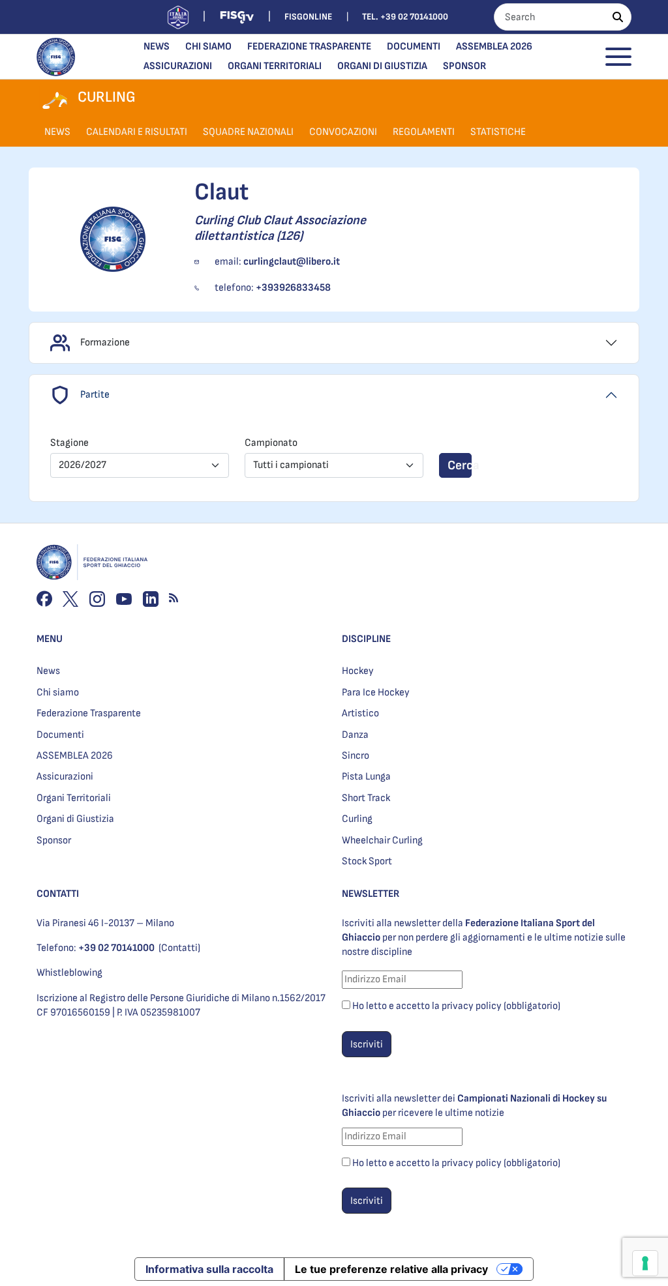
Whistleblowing (69, 973)
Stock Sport (367, 861)
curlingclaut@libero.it (291, 262)
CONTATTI (58, 894)
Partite (95, 394)
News (157, 46)
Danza (355, 735)
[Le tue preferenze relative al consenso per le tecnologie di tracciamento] (645, 1263)
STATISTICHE (498, 132)
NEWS (57, 132)
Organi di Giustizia (382, 66)
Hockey (358, 671)
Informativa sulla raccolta (209, 1269)
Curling (357, 819)
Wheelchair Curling (382, 840)
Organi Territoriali (275, 66)
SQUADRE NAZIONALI (248, 132)
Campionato (271, 443)
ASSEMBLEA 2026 (494, 46)
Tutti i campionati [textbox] (291, 465)
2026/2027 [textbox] (82, 465)
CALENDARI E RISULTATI (136, 132)
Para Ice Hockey (376, 692)
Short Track (366, 798)
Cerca (460, 465)
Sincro (355, 756)
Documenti (413, 46)
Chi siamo (208, 46)
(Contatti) (179, 948)
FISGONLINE (308, 16)
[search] (618, 17)
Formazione (105, 342)
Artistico (360, 713)
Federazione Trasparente (309, 46)
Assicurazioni (178, 66)
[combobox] (139, 465)
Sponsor (464, 66)
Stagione (69, 443)
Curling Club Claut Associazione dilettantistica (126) (280, 228)
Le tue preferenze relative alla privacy (391, 1269)
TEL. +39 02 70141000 (405, 16)
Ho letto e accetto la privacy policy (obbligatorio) (456, 1006)
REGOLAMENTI (424, 132)
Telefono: (96, 948)
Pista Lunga (366, 776)
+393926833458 (293, 288)
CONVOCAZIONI (343, 132)
